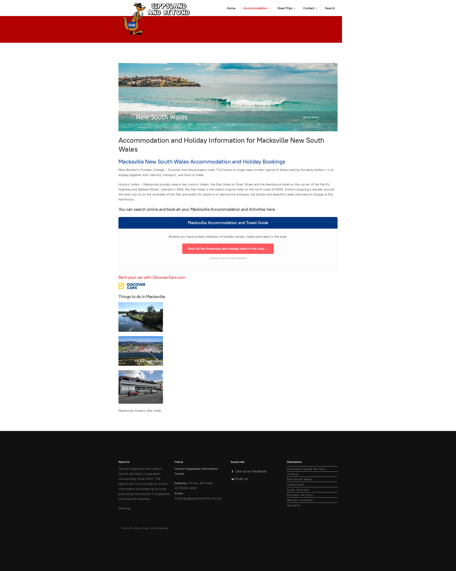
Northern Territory (300, 495)
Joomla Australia (159, 528)
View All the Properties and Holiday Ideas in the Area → (228, 249)
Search (330, 8)
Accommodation (255, 8)
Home (231, 8)
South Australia (298, 490)
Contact (309, 8)
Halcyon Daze (141, 528)
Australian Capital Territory (306, 469)
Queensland (295, 484)
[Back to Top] (445, 560)
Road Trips (285, 8)
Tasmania (293, 505)
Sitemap (124, 508)
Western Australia (300, 500)
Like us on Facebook (251, 471)
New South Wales (299, 479)
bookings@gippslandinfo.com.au (198, 498)
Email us (241, 478)
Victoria (292, 474)
